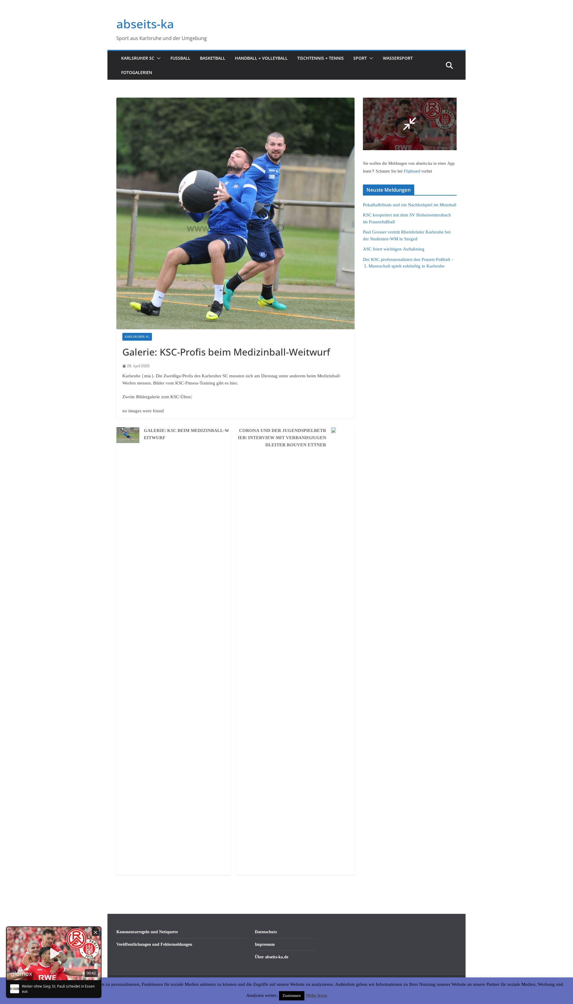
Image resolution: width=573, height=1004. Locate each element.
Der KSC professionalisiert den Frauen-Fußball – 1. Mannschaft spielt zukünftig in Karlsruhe (408, 263)
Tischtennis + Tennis (320, 58)
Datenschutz (266, 932)
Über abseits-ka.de (271, 957)
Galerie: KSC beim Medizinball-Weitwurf (186, 434)
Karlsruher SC (137, 58)
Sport (360, 58)
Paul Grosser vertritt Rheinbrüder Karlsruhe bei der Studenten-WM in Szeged (407, 235)
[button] (157, 58)
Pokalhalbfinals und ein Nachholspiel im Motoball (409, 205)
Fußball (180, 58)
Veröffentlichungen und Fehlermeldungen (154, 944)
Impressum (265, 944)
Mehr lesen (316, 995)
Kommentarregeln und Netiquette (147, 932)
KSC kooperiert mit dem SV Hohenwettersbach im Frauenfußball (407, 218)
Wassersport (398, 58)
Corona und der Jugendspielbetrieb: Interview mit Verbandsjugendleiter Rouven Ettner (282, 438)
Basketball (212, 58)
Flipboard (412, 171)
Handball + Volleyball (261, 58)
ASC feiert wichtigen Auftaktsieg (393, 249)
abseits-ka (145, 24)
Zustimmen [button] (292, 995)
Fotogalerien (136, 72)
